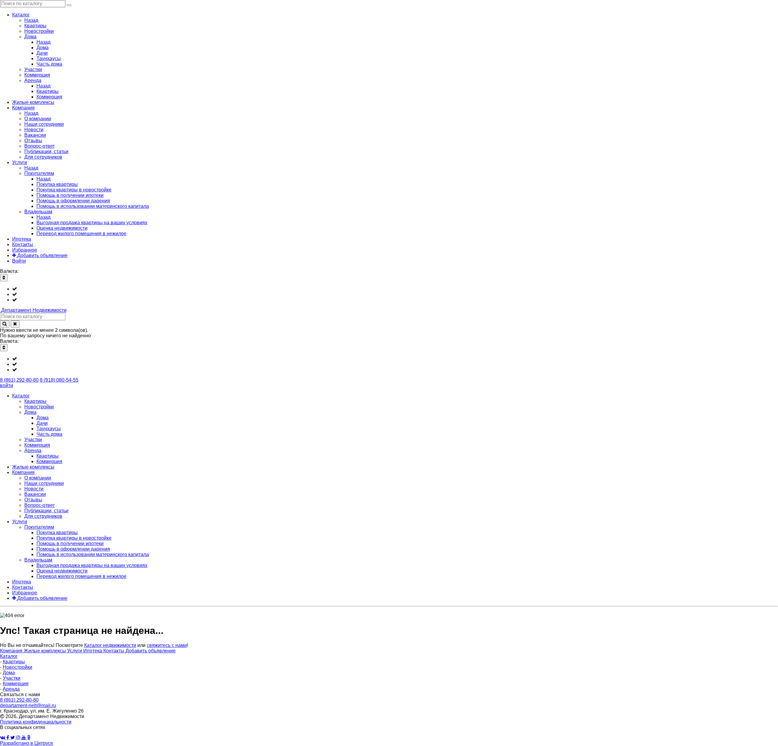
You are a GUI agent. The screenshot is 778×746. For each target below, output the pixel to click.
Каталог (9, 656)
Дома (9, 672)
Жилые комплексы (45, 650)
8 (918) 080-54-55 (59, 380)
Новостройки (17, 667)
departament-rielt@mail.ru (28, 705)
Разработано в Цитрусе (26, 743)
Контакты (114, 650)
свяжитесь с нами (167, 645)
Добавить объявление (151, 650)
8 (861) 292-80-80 (19, 380)
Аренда (11, 689)
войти (6, 385)
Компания (12, 650)
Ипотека (93, 650)
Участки (11, 678)
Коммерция (16, 683)
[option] (395, 289)
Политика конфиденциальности (35, 721)
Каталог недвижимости (110, 645)
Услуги (75, 650)
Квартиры (14, 661)
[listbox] (389, 294)
